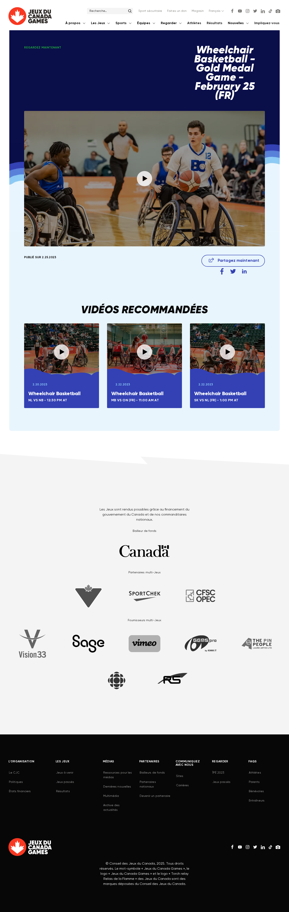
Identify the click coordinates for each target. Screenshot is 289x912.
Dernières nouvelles (117, 786)
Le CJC (14, 772)
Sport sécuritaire (150, 11)
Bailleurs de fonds (152, 772)
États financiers (20, 791)
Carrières (182, 785)
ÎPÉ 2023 (218, 772)
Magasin (198, 11)
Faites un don (177, 11)
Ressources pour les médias (117, 775)
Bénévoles (256, 791)
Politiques (16, 782)
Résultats (214, 23)
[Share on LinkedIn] (244, 271)
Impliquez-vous (266, 23)
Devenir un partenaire (155, 796)
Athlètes (194, 23)
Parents (254, 782)
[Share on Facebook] (222, 271)
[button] (217, 11)
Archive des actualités (111, 807)
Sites (179, 776)
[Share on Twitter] (233, 271)
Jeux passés (65, 782)
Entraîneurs (256, 800)
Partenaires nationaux (148, 784)
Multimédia (111, 796)
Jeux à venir (64, 772)
